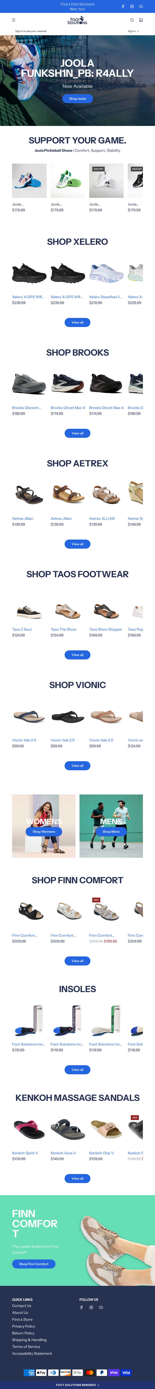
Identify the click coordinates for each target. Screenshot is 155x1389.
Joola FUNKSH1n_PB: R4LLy (24, 204)
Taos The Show (63, 629)
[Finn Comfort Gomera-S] (106, 912)
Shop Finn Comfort (33, 1264)
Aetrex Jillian (22, 518)
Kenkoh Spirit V (25, 1153)
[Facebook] (123, 6)
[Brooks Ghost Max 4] (68, 384)
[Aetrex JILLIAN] (106, 495)
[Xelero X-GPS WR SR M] (29, 273)
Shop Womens (44, 831)
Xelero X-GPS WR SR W (66, 297)
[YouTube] (140, 6)
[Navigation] (13, 20)
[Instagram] (132, 6)
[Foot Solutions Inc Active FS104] (106, 1020)
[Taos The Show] (68, 606)
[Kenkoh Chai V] (106, 1129)
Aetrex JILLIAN (102, 518)
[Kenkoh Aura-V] (68, 1129)
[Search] (132, 20)
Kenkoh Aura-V (63, 1153)
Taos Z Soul (21, 629)
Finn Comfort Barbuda (23, 935)
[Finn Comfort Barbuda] (29, 912)
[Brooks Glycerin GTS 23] (29, 384)
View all (77, 322)
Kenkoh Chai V (101, 1153)
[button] (77, 1385)
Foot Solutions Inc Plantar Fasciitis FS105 (66, 1044)
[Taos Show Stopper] (106, 606)
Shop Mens (111, 831)
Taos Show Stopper (105, 629)
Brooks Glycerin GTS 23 (25, 408)
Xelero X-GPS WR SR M (27, 297)
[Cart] (140, 20)
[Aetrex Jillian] (29, 495)
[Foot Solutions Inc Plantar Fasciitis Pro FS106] (29, 1020)
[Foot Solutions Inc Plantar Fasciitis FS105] (68, 1020)
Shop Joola (77, 98)
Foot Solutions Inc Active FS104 (104, 1044)
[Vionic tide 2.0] (29, 716)
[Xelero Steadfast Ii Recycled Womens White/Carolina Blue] (106, 273)
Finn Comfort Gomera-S (100, 935)
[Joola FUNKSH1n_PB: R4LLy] (29, 181)
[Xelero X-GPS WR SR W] (68, 273)
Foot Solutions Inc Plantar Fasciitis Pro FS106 (29, 1044)
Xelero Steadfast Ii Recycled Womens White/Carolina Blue (106, 297)
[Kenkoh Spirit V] (29, 1129)
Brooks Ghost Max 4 (68, 408)
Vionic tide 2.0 (24, 740)
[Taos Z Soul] (29, 606)
